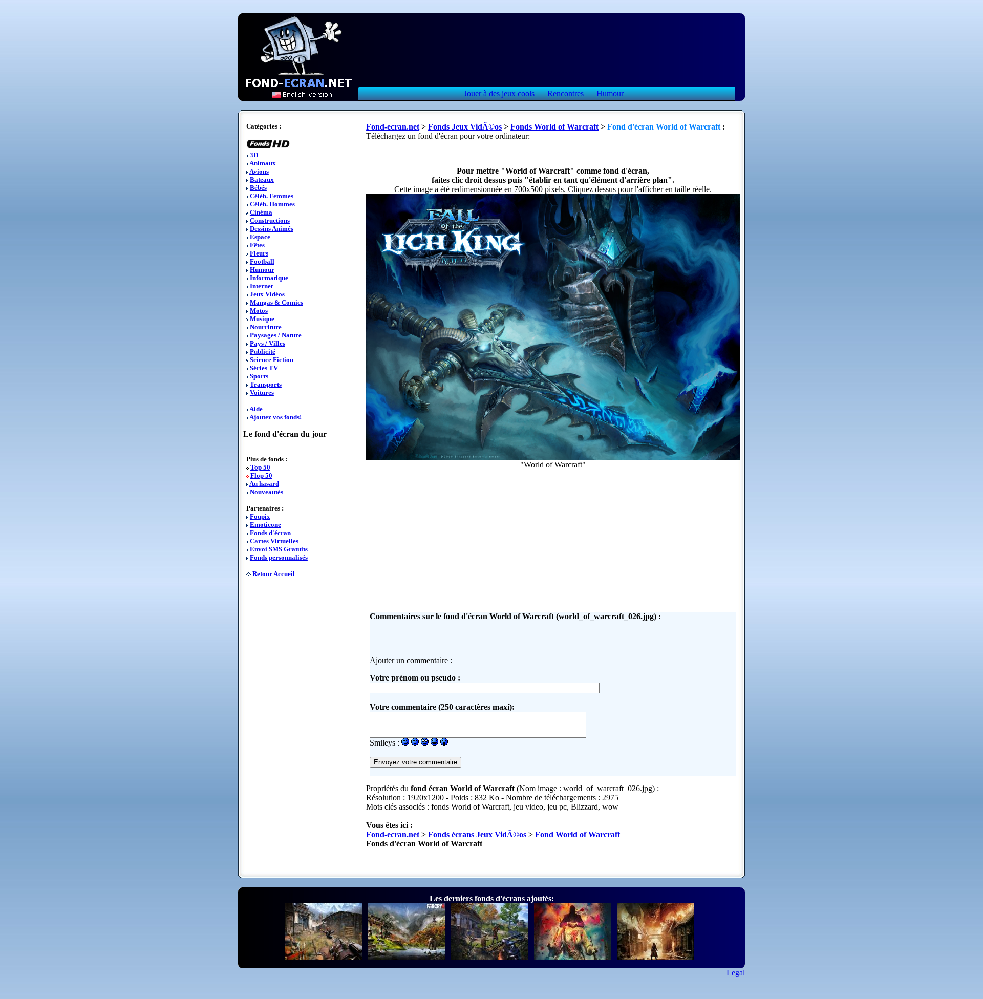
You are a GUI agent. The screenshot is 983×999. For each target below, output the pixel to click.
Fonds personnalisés (279, 557)
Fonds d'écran (270, 533)
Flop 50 (261, 475)
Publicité (262, 351)
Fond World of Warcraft (577, 834)
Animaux (262, 163)
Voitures (262, 392)
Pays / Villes (267, 343)
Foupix (260, 516)
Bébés (258, 188)
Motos (259, 310)
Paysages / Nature (276, 335)
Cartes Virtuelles (274, 541)
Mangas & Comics (276, 302)
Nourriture (266, 327)
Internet (261, 286)
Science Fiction (271, 360)
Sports (259, 376)
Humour (610, 93)
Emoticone (265, 524)
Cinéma (261, 212)
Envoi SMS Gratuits (279, 549)
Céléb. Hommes (272, 204)
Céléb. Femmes (271, 196)
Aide (256, 409)
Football (262, 261)
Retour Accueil (273, 574)
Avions (259, 171)
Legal (735, 972)
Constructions (270, 220)
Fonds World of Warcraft (554, 126)
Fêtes (257, 245)
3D (254, 155)
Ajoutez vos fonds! (275, 417)
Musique (262, 319)
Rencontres (565, 93)
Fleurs (259, 253)
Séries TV (264, 368)
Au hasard (264, 483)
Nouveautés (266, 492)
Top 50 (260, 467)
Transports (266, 384)
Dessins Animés (271, 228)
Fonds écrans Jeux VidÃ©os (477, 834)
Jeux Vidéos (267, 294)
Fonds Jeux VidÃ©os (465, 126)
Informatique (269, 278)
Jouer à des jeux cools (499, 93)
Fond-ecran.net (392, 126)
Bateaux (262, 179)
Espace (260, 237)
